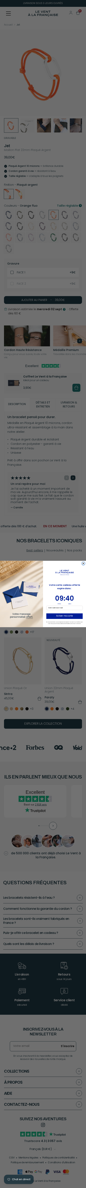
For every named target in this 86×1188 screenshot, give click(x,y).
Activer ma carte (64, 616)
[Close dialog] (83, 563)
